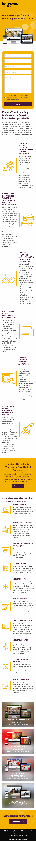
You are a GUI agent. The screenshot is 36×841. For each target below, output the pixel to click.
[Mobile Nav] (32, 4)
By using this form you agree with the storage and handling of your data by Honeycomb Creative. (17, 97)
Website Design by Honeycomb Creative (18, 839)
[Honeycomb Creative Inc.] (10, 4)
